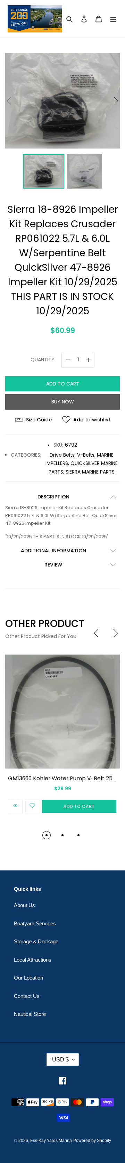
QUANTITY (43, 359)
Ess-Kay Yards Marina (51, 1140)
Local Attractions (32, 960)
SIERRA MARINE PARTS (90, 471)
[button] (116, 101)
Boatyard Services (35, 923)
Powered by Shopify (92, 1140)
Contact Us (27, 996)
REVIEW (53, 564)
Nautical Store (30, 1014)
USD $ (60, 1059)
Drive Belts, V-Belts (72, 454)
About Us (24, 905)
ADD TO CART (62, 383)
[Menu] (113, 18)
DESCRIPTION (53, 496)
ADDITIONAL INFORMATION (53, 550)
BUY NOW (62, 401)
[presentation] (96, 633)
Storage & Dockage (36, 941)
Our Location (28, 978)
